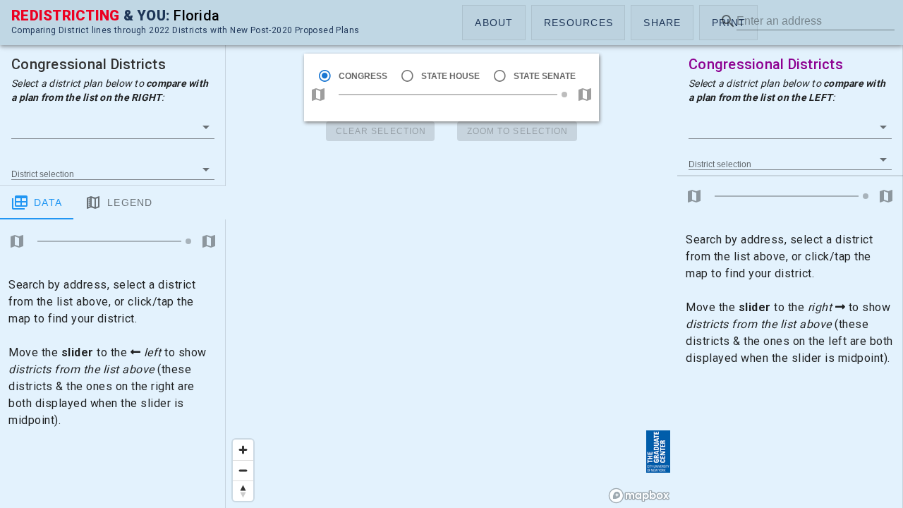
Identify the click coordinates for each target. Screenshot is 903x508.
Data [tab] (48, 202)
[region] (451, 254)
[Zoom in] (243, 450)
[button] (494, 22)
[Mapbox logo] (639, 496)
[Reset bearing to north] (243, 490)
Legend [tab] (130, 202)
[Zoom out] (243, 470)
